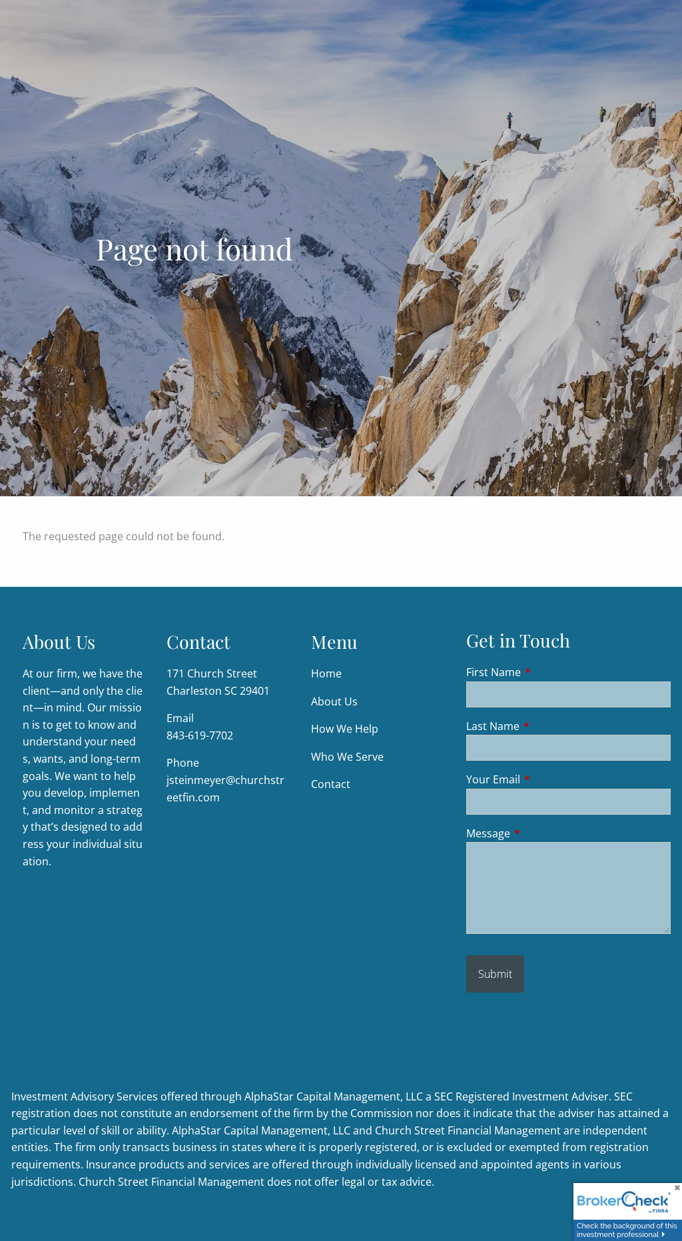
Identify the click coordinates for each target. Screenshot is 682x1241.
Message (541, 833)
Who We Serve (347, 756)
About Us (334, 701)
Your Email (546, 779)
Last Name (546, 726)
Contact (330, 784)
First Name (547, 672)
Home (326, 673)
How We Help (344, 728)
